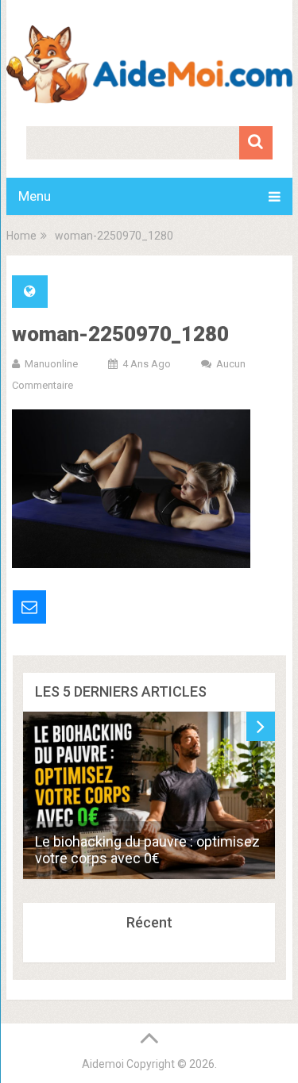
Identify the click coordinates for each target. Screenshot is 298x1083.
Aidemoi (103, 1064)
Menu (34, 196)
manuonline (51, 364)
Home (21, 235)
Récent (149, 922)
